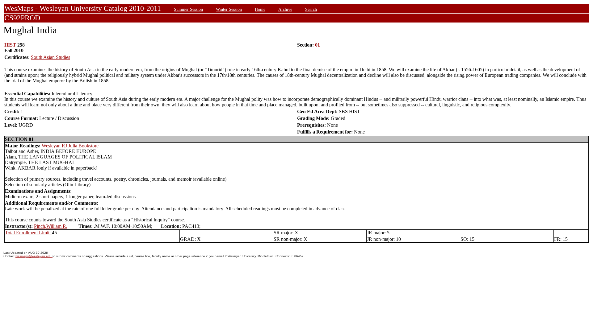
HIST (10, 44)
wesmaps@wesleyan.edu (34, 256)
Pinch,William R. (50, 226)
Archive (285, 9)
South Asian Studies (50, 57)
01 (317, 44)
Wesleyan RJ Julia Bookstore (70, 145)
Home (260, 9)
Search (311, 9)
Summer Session (188, 9)
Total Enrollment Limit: (28, 232)
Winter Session (229, 9)
